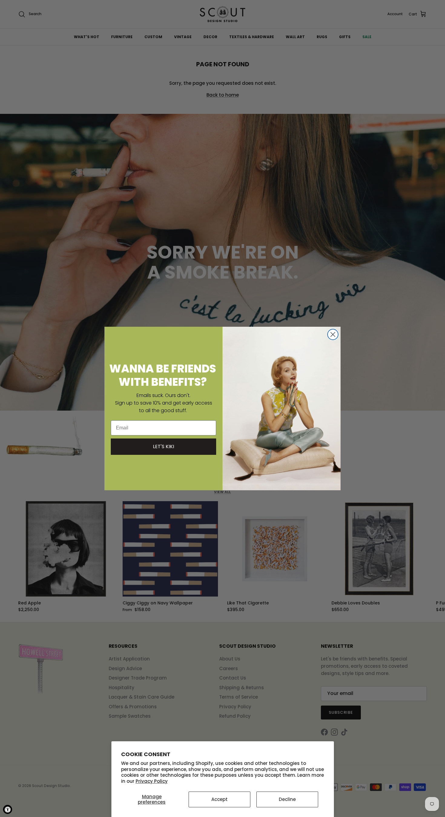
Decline (287, 799)
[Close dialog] (333, 334)
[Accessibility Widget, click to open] (7, 809)
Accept (219, 799)
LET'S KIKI (163, 446)
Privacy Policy (152, 781)
